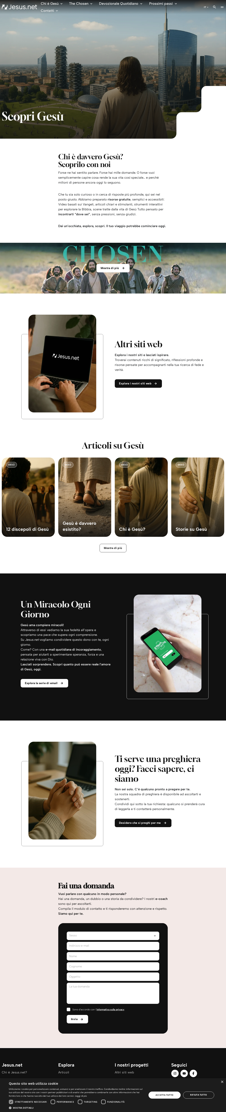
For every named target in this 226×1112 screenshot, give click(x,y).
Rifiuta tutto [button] (198, 1094)
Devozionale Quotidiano (118, 3)
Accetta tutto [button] (164, 1095)
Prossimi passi (161, 3)
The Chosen (78, 3)
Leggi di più (81, 1095)
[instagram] (175, 1073)
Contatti (47, 10)
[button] (76, 1107)
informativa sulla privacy (110, 1009)
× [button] (222, 1082)
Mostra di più (113, 548)
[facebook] (193, 1073)
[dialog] (113, 1095)
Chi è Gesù (50, 3)
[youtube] (184, 1073)
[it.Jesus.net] (19, 7)
